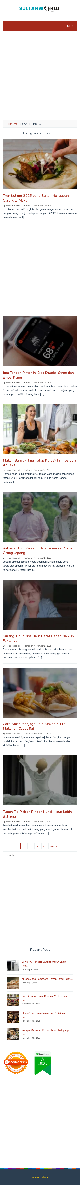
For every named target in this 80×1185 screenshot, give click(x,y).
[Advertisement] (40, 75)
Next (52, 846)
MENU (70, 26)
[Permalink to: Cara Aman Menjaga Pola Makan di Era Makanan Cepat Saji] (40, 694)
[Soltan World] (40, 8)
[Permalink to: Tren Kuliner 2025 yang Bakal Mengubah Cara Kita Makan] (40, 166)
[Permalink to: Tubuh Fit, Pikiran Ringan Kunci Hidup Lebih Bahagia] (40, 782)
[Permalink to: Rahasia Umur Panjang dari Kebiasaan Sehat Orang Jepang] (40, 518)
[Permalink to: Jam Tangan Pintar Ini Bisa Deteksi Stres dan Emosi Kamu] (40, 343)
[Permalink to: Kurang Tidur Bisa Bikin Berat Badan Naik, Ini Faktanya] (40, 606)
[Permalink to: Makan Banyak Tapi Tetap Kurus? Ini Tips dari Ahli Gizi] (40, 431)
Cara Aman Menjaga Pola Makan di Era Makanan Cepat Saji (34, 726)
